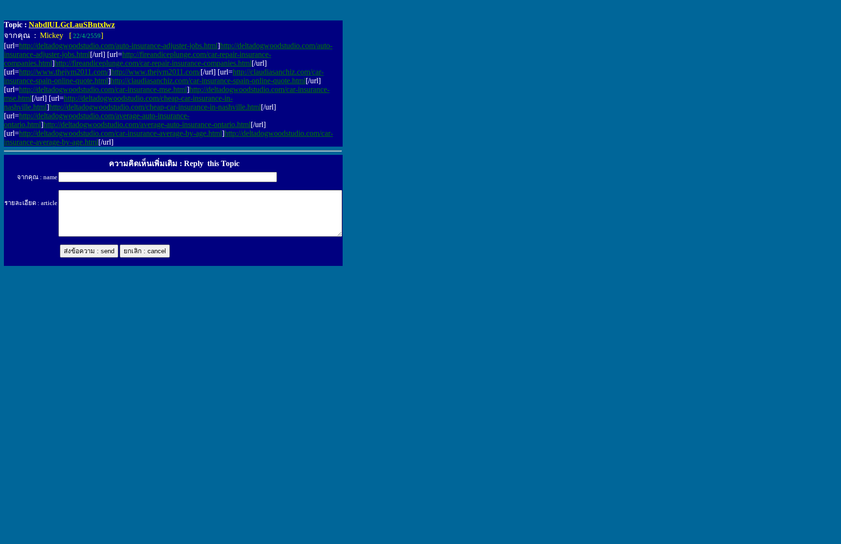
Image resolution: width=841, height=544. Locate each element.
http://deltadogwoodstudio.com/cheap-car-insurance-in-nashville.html (155, 107)
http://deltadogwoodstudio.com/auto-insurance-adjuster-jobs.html (118, 45)
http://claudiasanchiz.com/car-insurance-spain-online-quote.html (208, 80)
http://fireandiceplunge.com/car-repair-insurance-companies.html (153, 63)
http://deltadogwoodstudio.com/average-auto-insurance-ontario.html (147, 124)
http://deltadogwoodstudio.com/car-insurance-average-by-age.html (120, 133)
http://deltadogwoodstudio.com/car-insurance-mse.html (103, 89)
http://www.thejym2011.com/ (64, 72)
